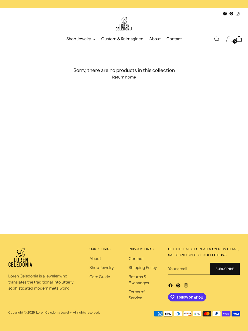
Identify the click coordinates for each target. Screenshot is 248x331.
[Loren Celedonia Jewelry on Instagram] (237, 13)
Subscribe (225, 269)
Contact (136, 258)
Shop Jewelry (101, 267)
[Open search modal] (217, 39)
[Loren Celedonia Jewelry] (124, 24)
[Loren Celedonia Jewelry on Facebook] (225, 13)
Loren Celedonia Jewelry (53, 312)
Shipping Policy (143, 267)
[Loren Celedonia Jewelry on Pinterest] (231, 13)
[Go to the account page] (227, 39)
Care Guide (99, 276)
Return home (124, 77)
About (95, 258)
